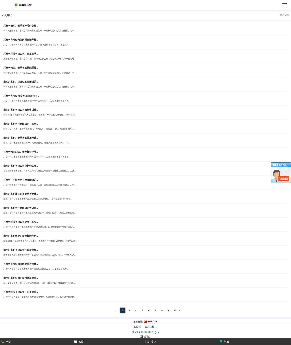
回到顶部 (149, 326)
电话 (8, 341)
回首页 (137, 326)
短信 (81, 341)
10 (175, 310)
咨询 (153, 341)
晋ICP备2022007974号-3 (145, 332)
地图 (226, 341)
